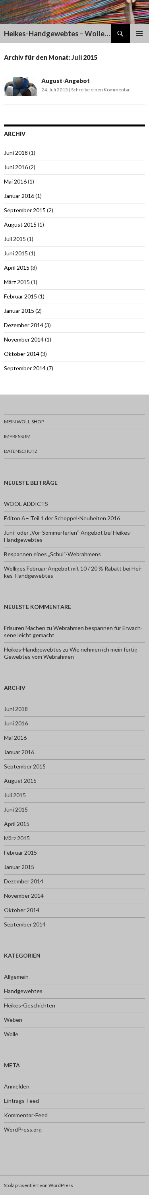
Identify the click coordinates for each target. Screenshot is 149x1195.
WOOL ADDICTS (26, 503)
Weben (13, 1019)
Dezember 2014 (23, 325)
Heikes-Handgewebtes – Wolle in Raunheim (57, 33)
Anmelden (16, 1086)
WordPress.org (23, 1129)
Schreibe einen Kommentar (100, 90)
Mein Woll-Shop (24, 422)
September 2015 (25, 210)
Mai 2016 (15, 181)
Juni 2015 (16, 253)
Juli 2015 (15, 238)
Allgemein (16, 976)
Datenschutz (20, 451)
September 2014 (25, 368)
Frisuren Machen (24, 627)
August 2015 (20, 224)
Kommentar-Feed (26, 1115)
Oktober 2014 (21, 353)
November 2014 (24, 339)
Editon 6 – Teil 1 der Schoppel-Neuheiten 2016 (62, 518)
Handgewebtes (23, 991)
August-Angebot (65, 80)
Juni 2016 (16, 167)
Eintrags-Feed (21, 1100)
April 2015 (16, 267)
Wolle (11, 1034)
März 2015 (17, 282)
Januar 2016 (19, 195)
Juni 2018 (16, 152)
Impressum (17, 436)
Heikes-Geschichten (29, 1005)
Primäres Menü (139, 33)
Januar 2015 (19, 310)
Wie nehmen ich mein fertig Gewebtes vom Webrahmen (70, 653)
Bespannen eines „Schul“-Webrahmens (52, 554)
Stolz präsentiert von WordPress (38, 1185)
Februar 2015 (20, 296)
